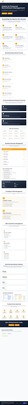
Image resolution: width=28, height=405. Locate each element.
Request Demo (4, 13)
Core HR (9, 333)
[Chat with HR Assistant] (26, 403)
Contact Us (10, 13)
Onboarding (3, 333)
